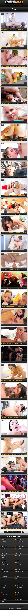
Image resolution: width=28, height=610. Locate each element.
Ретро (17, 583)
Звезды (17, 560)
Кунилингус (5, 564)
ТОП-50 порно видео (17, 5)
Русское (4, 585)
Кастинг (18, 562)
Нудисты (18, 576)
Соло (3, 592)
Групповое (18, 553)
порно (21, 606)
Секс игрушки (5, 590)
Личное (18, 567)
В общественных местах (19, 547)
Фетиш (17, 597)
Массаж (18, 569)
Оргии (17, 578)
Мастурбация (5, 571)
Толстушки (4, 597)
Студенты (4, 594)
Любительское (5, 569)
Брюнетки (4, 546)
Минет (3, 573)
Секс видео (19, 587)
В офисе (4, 548)
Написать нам (17, 608)
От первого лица (6, 580)
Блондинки (4, 541)
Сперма (18, 592)
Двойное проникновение (5, 556)
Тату (17, 594)
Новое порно (9, 5)
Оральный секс (6, 578)
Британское (19, 544)
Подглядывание (20, 580)
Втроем (17, 550)
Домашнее (18, 555)
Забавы (4, 560)
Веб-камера (19, 548)
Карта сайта (10, 608)
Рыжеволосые (19, 585)
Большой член (5, 544)
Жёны (17, 557)
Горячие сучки (5, 553)
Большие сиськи (20, 541)
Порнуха (4, 583)
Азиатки (4, 539)
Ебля (3, 557)
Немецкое (4, 576)
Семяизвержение (20, 590)
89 (23, 531)
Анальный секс (20, 539)
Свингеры (4, 587)
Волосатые (4, 550)
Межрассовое (19, 571)
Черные (4, 601)
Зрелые (4, 562)
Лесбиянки (4, 567)
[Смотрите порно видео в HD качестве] (14, 2)
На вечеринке (19, 573)
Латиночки (18, 564)
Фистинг (4, 599)
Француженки (19, 599)
